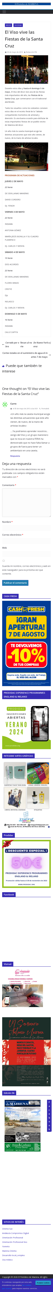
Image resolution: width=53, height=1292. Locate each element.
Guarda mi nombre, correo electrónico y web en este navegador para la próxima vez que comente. (26, 570)
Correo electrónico (12, 534)
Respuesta (15, 456)
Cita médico (7, 1259)
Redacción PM (31, 52)
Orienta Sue (7, 1228)
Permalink (45, 408)
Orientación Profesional (12, 1237)
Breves (8, 25)
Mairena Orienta (9, 1251)
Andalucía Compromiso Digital (15, 1233)
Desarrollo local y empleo (13, 1255)
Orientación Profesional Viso (14, 1242)
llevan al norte (28, 344)
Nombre (7, 521)
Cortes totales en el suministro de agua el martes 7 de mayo (25, 355)
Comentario (9, 485)
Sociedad (18, 25)
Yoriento (6, 1246)
